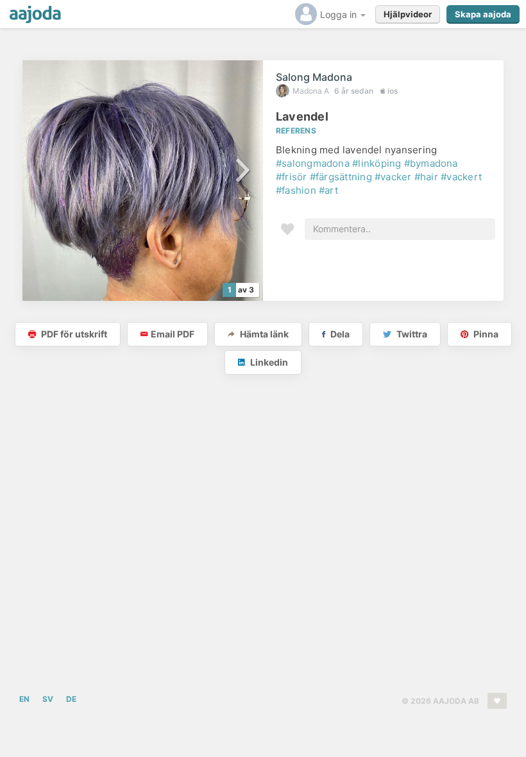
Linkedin (268, 362)
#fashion (296, 190)
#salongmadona (313, 163)
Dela (339, 333)
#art (328, 190)
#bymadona (431, 163)
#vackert (461, 177)
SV (47, 699)
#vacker (393, 177)
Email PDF (172, 333)
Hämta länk (263, 333)
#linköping (376, 163)
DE (71, 699)
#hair (426, 177)
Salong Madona (314, 77)
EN (24, 699)
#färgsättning (341, 177)
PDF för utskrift (73, 333)
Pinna (484, 333)
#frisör (291, 177)
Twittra (410, 333)
